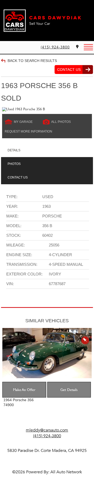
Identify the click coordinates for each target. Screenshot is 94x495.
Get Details (69, 389)
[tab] (47, 150)
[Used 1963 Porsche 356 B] (47, 109)
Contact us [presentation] (18, 177)
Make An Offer (24, 389)
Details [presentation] (14, 150)
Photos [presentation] (14, 164)
